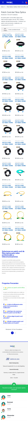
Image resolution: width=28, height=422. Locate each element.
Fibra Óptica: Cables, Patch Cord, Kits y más (7, 34)
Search (23, 2)
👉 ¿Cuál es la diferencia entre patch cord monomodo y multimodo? (13, 306)
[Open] (3, 2)
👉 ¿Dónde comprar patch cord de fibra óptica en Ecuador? (13, 322)
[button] (14, 288)
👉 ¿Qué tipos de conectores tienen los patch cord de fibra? (12, 312)
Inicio (2, 6)
